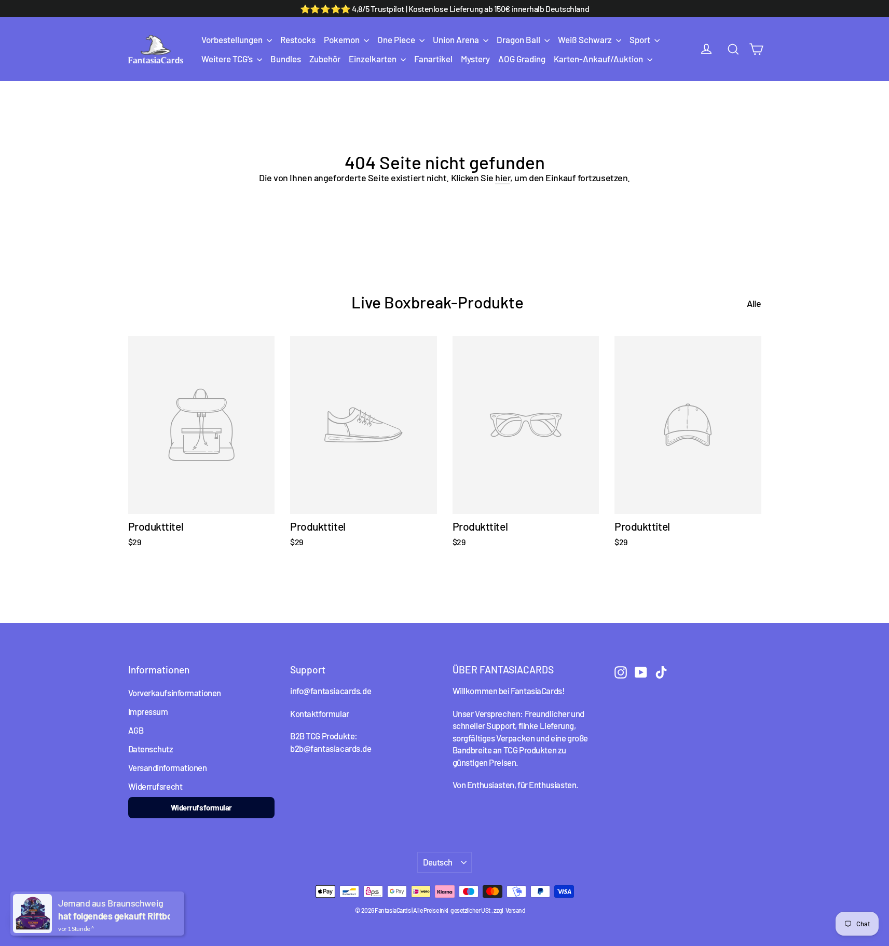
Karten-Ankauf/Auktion (599, 58)
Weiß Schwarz (585, 39)
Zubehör (324, 58)
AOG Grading (521, 58)
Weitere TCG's (227, 58)
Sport (641, 39)
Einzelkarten (373, 58)
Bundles (285, 58)
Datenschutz (150, 749)
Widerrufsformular (201, 807)
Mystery (475, 58)
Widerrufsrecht (155, 786)
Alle (754, 303)
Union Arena (457, 39)
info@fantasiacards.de (330, 690)
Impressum (148, 711)
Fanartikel (433, 58)
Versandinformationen (167, 767)
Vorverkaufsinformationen (174, 692)
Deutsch (438, 862)
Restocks (298, 39)
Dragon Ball (519, 39)
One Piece (397, 39)
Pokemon (342, 39)
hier (502, 177)
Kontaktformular (319, 713)
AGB (136, 730)
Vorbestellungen (232, 39)
